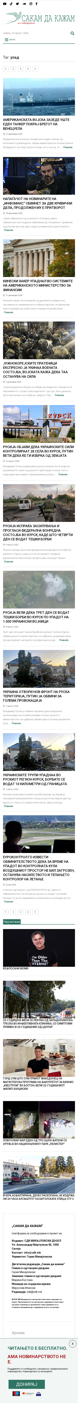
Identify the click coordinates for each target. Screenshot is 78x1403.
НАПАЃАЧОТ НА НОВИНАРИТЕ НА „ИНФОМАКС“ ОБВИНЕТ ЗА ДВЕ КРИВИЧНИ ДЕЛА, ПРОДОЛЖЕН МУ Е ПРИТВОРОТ (37, 203)
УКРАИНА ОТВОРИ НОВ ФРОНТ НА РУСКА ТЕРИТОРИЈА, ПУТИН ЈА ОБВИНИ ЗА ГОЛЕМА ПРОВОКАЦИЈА (36, 696)
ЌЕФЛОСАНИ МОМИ (15, 968)
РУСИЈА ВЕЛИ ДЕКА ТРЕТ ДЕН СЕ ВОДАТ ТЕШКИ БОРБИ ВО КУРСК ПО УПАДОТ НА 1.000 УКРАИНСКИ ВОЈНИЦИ (36, 617)
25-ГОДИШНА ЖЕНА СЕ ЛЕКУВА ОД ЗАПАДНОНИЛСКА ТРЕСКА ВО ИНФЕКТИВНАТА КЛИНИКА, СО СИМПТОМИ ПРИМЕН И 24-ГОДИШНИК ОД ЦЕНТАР (38, 1023)
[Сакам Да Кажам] (39, 27)
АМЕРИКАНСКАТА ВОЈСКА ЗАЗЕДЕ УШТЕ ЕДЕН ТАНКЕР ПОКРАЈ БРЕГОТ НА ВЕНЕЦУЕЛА (36, 124)
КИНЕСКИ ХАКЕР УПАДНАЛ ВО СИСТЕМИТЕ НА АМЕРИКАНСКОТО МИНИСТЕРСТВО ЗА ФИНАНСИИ (38, 285)
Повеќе (68, 147)
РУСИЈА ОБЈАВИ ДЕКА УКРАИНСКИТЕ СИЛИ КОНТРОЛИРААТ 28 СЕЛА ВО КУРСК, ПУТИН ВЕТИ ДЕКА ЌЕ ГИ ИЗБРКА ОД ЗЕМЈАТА (38, 451)
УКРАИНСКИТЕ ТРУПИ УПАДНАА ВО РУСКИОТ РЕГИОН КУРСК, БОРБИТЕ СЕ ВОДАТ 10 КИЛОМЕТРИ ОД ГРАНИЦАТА (35, 779)
